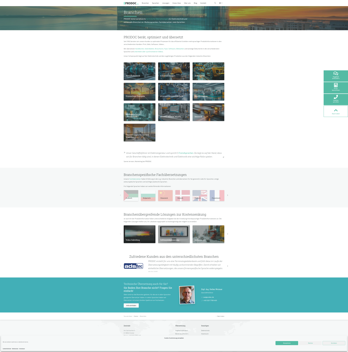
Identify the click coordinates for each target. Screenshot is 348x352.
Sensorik (198, 116)
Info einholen (131, 305)
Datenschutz (15, 348)
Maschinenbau (201, 96)
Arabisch (129, 198)
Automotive (200, 76)
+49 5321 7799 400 (210, 300)
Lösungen (165, 3)
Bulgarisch (147, 198)
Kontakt (203, 3)
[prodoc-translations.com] (131, 3)
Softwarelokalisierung (169, 240)
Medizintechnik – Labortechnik (133, 115)
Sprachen (155, 3)
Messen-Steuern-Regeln (170, 116)
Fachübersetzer (135, 179)
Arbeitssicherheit (167, 76)
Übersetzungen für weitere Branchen (137, 136)
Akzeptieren (287, 343)
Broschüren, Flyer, (161, 49)
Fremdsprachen (186, 153)
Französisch (216, 198)
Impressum (22, 348)
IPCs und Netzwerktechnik (171, 96)
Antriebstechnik (133, 76)
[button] (215, 3)
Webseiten (180, 49)
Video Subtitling (133, 240)
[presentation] (120, 195)
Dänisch (180, 198)
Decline (310, 343)
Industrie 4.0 (200, 240)
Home (136, 316)
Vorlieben (334, 343)
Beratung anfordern (181, 334)
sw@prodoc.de (208, 297)
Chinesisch (164, 198)
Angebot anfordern (181, 330)
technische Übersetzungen (157, 19)
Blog (195, 3)
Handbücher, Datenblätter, (145, 49)
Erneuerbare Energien (135, 96)
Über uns (187, 3)
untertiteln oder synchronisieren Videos (148, 52)
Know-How (177, 3)
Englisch (198, 198)
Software (172, 49)
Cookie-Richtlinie (7, 348)
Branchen (145, 3)
